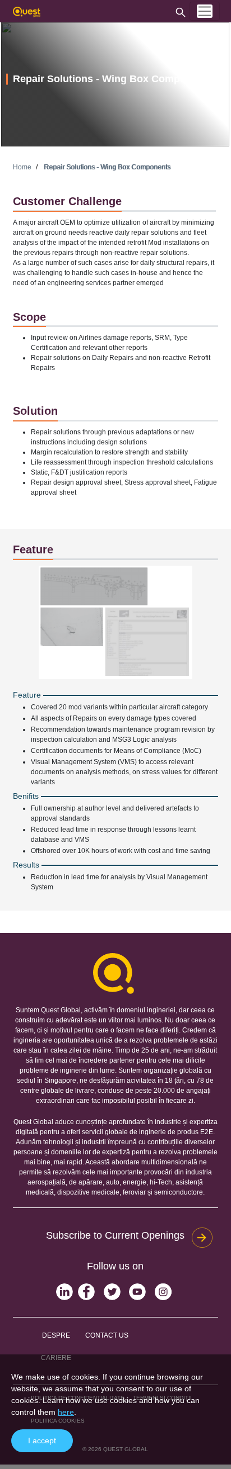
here (66, 1412)
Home (22, 167)
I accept (42, 1440)
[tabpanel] (115, 84)
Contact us (106, 1335)
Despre (56, 1335)
